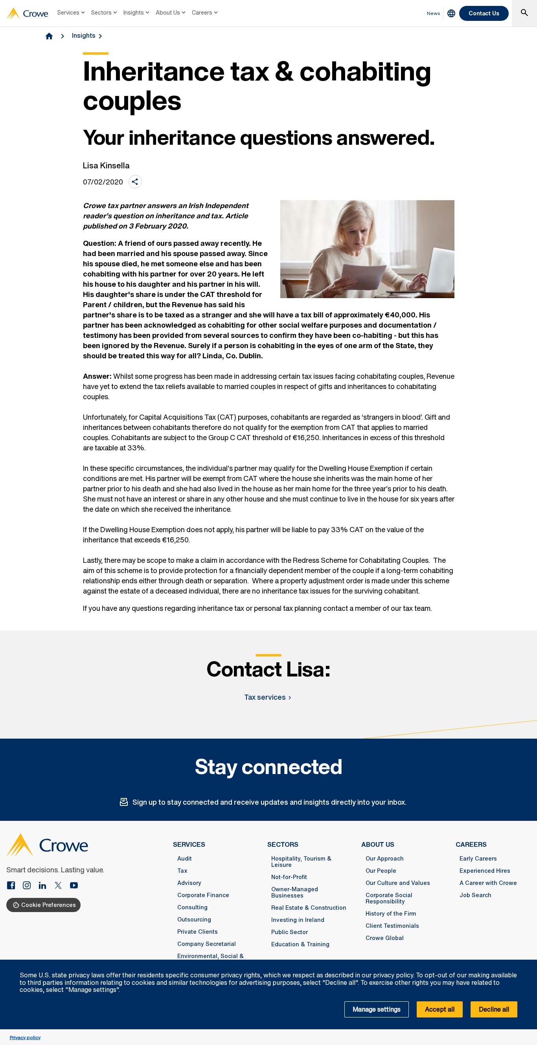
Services (68, 12)
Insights (133, 12)
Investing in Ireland (297, 920)
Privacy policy (25, 1037)
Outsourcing (194, 919)
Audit (184, 858)
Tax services (265, 697)
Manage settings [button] (377, 1009)
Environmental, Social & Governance (210, 959)
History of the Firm (391, 913)
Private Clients (197, 932)
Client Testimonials (392, 926)
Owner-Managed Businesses (294, 892)
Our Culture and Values (398, 883)
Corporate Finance (203, 895)
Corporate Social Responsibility (389, 898)
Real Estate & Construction (308, 908)
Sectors (101, 12)
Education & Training (300, 944)
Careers (202, 12)
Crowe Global (385, 938)
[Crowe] (27, 13)
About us (377, 844)
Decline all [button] (494, 1009)
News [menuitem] (433, 13)
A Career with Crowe (488, 883)
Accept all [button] (439, 1009)
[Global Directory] (451, 13)
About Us (168, 12)
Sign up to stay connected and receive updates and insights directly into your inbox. (269, 802)
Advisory (189, 883)
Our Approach (385, 858)
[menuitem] (71, 13)
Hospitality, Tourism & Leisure (301, 861)
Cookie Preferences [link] (48, 905)
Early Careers (478, 858)
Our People (381, 871)
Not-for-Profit (289, 877)
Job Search (475, 895)
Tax (182, 871)
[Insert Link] (14, 886)
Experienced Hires (485, 871)
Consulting (192, 907)
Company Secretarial (206, 944)
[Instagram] (30, 886)
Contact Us (484, 13)
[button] (527, 964)
